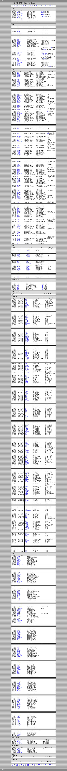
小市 (53, 56)
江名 (18, 283)
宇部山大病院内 (19, 620)
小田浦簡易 (26, 425)
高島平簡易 (19, 14)
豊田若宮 (26, 378)
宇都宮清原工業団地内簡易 (28, 510)
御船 (18, 172)
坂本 (25, 413)
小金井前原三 (19, 263)
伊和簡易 (18, 599)
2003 (28, 5)
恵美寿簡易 (26, 491)
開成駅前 (44, 58)
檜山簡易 (18, 600)
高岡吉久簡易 (27, 473)
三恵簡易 (26, 308)
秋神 (25, 449)
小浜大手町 (28, 250)
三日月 (18, 174)
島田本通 (26, 488)
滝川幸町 (27, 268)
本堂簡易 (18, 228)
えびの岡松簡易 (27, 528)
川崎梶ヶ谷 (19, 672)
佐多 (18, 233)
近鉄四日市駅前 (19, 95)
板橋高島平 (43, 14)
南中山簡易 (26, 391)
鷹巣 (42, 286)
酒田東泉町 (28, 277)
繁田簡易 (18, 96)
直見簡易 (18, 240)
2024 (30, 6)
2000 (21, 5)
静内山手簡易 (27, 358)
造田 (18, 107)
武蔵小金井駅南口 (28, 263)
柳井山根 (18, 230)
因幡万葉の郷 (28, 262)
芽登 (18, 118)
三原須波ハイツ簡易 (20, 564)
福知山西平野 (27, 400)
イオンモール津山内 (20, 19)
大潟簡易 (18, 565)
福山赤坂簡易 (19, 65)
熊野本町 (18, 189)
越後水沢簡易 (19, 12)
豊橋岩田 (26, 501)
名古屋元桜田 (27, 472)
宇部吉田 (18, 11)
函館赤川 (18, 210)
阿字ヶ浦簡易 (27, 369)
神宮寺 (42, 288)
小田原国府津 (28, 254)
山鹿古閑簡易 (27, 490)
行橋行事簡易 (19, 75)
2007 (36, 5)
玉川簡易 (26, 318)
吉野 (18, 191)
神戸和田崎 (26, 398)
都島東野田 (26, 382)
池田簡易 (26, 513)
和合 (18, 72)
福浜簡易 (26, 432)
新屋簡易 (26, 332)
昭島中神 (18, 100)
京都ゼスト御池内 (28, 265)
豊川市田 (26, 300)
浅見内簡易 (26, 304)
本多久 (26, 301)
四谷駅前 (18, 83)
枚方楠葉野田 (27, 452)
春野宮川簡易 (27, 340)
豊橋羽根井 (26, 494)
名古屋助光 (26, 458)
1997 (14, 5)
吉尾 (25, 415)
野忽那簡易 (19, 740)
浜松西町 (18, 723)
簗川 (18, 40)
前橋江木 (26, 395)
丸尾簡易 (42, 11)
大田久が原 (19, 572)
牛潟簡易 (26, 550)
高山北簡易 (26, 536)
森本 (18, 73)
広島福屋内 (19, 55)
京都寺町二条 (19, 161)
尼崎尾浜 (26, 464)
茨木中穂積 (26, 451)
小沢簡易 (26, 363)
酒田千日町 (19, 223)
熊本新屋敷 (19, 74)
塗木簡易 (26, 394)
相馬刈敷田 (28, 266)
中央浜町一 (19, 150)
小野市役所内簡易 (19, 141)
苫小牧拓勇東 (19, 17)
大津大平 (26, 471)
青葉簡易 (26, 334)
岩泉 (42, 285)
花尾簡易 (26, 445)
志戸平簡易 (26, 314)
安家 (18, 285)
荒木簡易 (18, 595)
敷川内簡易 (26, 429)
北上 (18, 597)
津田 (18, 53)
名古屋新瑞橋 (19, 136)
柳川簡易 (26, 521)
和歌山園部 (19, 192)
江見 (18, 176)
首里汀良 (18, 209)
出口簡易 (26, 303)
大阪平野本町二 (19, 113)
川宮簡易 (18, 121)
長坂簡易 (26, 354)
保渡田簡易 (26, 365)
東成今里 (18, 165)
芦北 (25, 409)
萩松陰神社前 (19, 106)
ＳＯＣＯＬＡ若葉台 (20, 13)
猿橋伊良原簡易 (27, 366)
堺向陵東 (18, 707)
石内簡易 (18, 43)
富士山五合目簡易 (19, 743)
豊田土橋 (18, 171)
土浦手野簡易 (27, 463)
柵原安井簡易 (19, 607)
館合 (18, 287)
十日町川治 (19, 16)
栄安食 (26, 302)
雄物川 (42, 287)
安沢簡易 (18, 26)
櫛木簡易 (18, 137)
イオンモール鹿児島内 (20, 18)
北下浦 (18, 207)
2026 (34, 6)
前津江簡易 (26, 435)
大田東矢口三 (27, 317)
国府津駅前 (19, 101)
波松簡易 (18, 63)
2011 (45, 5)
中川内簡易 (26, 393)
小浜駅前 (18, 85)
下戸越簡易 (26, 428)
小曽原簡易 (26, 359)
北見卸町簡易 (27, 377)
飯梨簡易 (26, 350)
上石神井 (18, 93)
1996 (12, 5)
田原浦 (26, 299)
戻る (37, 6)
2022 (25, 6)
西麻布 (18, 215)
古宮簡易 (18, 117)
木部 (25, 508)
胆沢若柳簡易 (19, 194)
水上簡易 (26, 533)
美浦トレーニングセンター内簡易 (21, 61)
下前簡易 (26, 539)
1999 (19, 5)
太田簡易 (26, 322)
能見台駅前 (19, 238)
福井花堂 (26, 517)
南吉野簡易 (19, 181)
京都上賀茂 (19, 198)
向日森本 (26, 392)
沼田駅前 (18, 152)
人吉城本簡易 (27, 424)
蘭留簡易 (26, 541)
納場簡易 (26, 509)
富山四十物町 (19, 98)
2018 (17, 6)
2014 (52, 5)
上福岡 (18, 145)
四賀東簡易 (19, 225)
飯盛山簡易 (26, 460)
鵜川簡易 (18, 589)
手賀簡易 (26, 535)
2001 (23, 5)
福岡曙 (18, 193)
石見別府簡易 (19, 87)
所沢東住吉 (19, 197)
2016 (12, 6)
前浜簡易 (26, 529)
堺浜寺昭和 (26, 477)
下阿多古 (18, 721)
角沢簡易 (26, 376)
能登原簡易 (26, 522)
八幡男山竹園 (27, 479)
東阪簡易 (26, 478)
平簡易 (26, 306)
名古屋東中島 (27, 370)
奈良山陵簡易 (19, 574)
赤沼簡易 (18, 593)
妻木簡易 (18, 32)
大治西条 (26, 307)
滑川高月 (18, 190)
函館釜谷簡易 (28, 269)
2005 (32, 5)
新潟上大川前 (19, 39)
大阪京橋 (18, 114)
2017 (14, 6)
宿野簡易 (18, 614)
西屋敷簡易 (26, 549)
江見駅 (27, 267)
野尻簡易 (18, 591)
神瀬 (25, 412)
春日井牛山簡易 (19, 687)
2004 (30, 5)
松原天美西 (26, 520)
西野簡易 (18, 235)
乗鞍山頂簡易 (27, 447)
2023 (28, 6)
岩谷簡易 (26, 351)
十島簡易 (18, 598)
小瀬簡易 (18, 590)
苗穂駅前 (26, 461)
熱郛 (18, 119)
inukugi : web (3, 0)
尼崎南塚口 (26, 381)
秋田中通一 (19, 109)
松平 (18, 182)
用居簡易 (18, 232)
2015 (54, 5)
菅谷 (25, 483)
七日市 (18, 286)
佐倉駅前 (26, 380)
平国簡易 (26, 426)
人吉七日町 (26, 416)
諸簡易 (48, 111)
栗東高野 (26, 401)
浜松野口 (26, 495)
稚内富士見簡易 (27, 530)
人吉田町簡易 (19, 622)
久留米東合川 (27, 441)
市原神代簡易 (19, 59)
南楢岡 (18, 214)
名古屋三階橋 (19, 45)
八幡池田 (26, 375)
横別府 (18, 46)
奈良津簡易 (19, 64)
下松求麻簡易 (27, 431)
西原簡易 (18, 561)
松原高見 (18, 179)
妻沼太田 (26, 316)
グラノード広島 (19, 15)
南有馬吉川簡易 (27, 462)
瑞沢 (18, 133)
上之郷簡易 (19, 120)
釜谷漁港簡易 (19, 185)
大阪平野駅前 (28, 256)
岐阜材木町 (26, 502)
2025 (32, 6)
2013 (50, 5)
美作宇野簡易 (27, 514)
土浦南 (18, 79)
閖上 (18, 128)
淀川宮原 (26, 492)
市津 (18, 289)
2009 (41, 5)
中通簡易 (18, 84)
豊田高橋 (18, 102)
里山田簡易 (19, 196)
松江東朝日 (19, 212)
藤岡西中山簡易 (27, 475)
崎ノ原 (18, 162)
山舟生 (18, 577)
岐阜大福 (18, 112)
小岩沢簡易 (26, 524)
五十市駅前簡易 (19, 581)
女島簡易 (26, 427)
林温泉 (26, 417)
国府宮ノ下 (28, 257)
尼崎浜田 (26, 457)
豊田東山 (26, 516)
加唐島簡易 (26, 355)
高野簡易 (18, 76)
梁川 (18, 562)
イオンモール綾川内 (44, 54)
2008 (39, 5)
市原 (42, 289)
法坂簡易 (26, 325)
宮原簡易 (18, 44)
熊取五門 (26, 407)
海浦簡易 (18, 623)
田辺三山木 (19, 153)
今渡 (25, 367)
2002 (25, 5)
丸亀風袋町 (19, 54)
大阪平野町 (19, 82)
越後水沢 (42, 12)
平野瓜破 (26, 397)
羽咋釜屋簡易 (27, 540)
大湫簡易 (26, 342)
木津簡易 (18, 579)
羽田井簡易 (26, 349)
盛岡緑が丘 (26, 523)
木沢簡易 (18, 703)
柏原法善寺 (26, 465)
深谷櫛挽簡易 (27, 336)
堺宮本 (26, 476)
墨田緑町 (26, 331)
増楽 (25, 487)
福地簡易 (18, 224)
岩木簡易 (26, 542)
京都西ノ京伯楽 (19, 655)
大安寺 (18, 227)
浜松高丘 (18, 722)
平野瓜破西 (19, 105)
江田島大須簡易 (27, 527)
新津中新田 (19, 226)
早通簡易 (18, 42)
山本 (18, 80)
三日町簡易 (26, 493)
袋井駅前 (18, 178)
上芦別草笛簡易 (19, 139)
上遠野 (42, 284)
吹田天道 (26, 459)
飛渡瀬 (18, 86)
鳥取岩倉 (18, 115)
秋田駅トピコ (28, 255)
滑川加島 (27, 270)
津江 (25, 433)
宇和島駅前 (19, 116)
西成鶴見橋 (19, 208)
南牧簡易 (26, 474)
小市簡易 (18, 57)
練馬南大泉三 (19, 217)
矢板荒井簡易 (27, 305)
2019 (19, 6)
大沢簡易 (26, 515)
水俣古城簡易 (27, 353)
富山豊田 (18, 239)
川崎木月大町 (19, 560)
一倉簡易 (26, 442)
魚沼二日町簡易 (27, 339)
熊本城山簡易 (27, 352)
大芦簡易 (26, 480)
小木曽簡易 (26, 333)
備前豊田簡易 (19, 154)
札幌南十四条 (27, 481)
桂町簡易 (18, 97)
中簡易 (26, 326)
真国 (18, 701)
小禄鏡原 (18, 155)
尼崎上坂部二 (27, 500)
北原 (18, 231)
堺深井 (26, 456)
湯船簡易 (26, 348)
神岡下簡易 (19, 41)
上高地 (26, 446)
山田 (18, 221)
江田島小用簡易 (19, 699)
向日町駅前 (19, 166)
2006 (34, 5)
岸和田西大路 (27, 450)
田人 (18, 284)
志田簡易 (26, 396)
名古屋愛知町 (27, 525)
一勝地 (26, 411)
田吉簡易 (18, 556)
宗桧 (18, 164)
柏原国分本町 (27, 383)
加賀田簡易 (26, 335)
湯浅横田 (26, 489)
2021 (23, 6)
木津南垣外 (26, 454)
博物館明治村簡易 (27, 323)
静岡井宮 (26, 379)
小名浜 (42, 283)
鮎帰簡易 (18, 651)
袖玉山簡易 (26, 321)
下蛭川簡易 (26, 341)
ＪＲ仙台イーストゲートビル (47, 66)
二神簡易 (18, 741)
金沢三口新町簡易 (19, 62)
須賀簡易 (26, 324)
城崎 (18, 99)
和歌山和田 (26, 455)
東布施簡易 (26, 526)
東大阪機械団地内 (19, 173)
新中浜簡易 (26, 518)
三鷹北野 (18, 94)
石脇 (18, 206)
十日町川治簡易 (43, 16)
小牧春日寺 (26, 315)
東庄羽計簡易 (27, 337)
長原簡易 (18, 170)
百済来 (26, 410)
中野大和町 (19, 718)
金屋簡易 (26, 543)
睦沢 (48, 133)
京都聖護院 (19, 576)
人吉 (25, 408)
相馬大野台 (19, 169)
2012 (48, 5)
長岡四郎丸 (19, 216)
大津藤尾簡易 (19, 609)
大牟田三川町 (19, 669)
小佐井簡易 (19, 674)
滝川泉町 (18, 180)
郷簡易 (26, 319)
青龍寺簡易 (19, 147)
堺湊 (25, 499)
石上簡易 (18, 151)
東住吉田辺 (19, 211)
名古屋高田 (26, 486)
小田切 (18, 202)
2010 (43, 5)
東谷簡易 (18, 566)
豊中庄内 (26, 390)
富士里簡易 (26, 338)
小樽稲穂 (18, 559)
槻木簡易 (26, 430)
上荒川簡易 (26, 320)
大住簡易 (26, 551)
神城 (18, 186)
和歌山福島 (26, 368)
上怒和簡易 (19, 742)
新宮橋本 (26, 399)
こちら (49, 297)
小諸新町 (51, 47)
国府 (18, 262)
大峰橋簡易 (26, 443)
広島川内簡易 (27, 534)
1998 (17, 5)
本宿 (25, 537)
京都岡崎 (18, 81)
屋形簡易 (26, 434)
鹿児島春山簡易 (27, 444)
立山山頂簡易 (27, 372)
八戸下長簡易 (27, 357)
